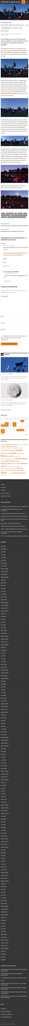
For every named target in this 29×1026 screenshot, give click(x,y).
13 (14, 425)
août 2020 (3, 748)
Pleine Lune (5, 463)
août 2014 (3, 951)
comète (3, 446)
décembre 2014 (4, 940)
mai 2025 (3, 588)
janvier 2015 (4, 937)
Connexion (3, 1008)
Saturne (22, 156)
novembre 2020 (4, 740)
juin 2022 (3, 686)
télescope (20, 468)
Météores (3, 490)
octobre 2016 (4, 878)
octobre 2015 (4, 912)
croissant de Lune (6, 450)
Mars (3, 456)
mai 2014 (3, 959)
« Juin (2, 434)
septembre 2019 (5, 779)
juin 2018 (3, 822)
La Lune (2, 484)
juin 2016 (3, 889)
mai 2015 (3, 926)
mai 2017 (3, 858)
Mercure (8, 456)
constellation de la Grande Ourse (7, 447)
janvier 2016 (4, 903)
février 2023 (4, 664)
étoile (24, 473)
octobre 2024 (4, 608)
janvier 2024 (4, 633)
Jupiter (8, 154)
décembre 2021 (4, 703)
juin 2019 (3, 788)
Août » (26, 434)
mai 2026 (3, 554)
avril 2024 (3, 625)
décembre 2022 (4, 670)
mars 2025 (3, 594)
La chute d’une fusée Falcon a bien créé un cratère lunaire (14, 506)
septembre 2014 (5, 948)
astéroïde (18, 444)
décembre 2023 (4, 636)
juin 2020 (3, 754)
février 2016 (4, 900)
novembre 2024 (4, 605)
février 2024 (4, 630)
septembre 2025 (5, 577)
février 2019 (4, 799)
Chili (27, 444)
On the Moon (21, 458)
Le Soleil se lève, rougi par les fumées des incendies (13, 526)
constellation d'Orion (11, 446)
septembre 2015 (5, 914)
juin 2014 (3, 957)
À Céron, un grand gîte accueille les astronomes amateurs (14, 536)
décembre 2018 (4, 805)
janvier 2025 (4, 599)
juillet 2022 (3, 684)
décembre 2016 (4, 872)
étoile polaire (3, 474)
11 (6, 425)
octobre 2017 (4, 844)
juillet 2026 (3, 549)
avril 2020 (3, 760)
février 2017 (4, 867)
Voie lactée (21, 470)
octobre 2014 (4, 945)
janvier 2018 (4, 836)
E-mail (3, 323)
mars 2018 (3, 830)
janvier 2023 (4, 667)
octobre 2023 (4, 641)
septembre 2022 (5, 678)
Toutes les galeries (6, 409)
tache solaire (14, 468)
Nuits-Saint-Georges (6, 459)
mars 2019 (3, 796)
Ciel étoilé (3, 487)
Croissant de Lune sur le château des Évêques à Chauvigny (14, 224)
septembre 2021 (5, 712)
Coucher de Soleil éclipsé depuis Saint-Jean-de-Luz (13, 513)
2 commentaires (8, 405)
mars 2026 (3, 560)
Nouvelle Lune (17, 456)
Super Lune (20, 466)
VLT (16, 470)
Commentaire (5, 296)
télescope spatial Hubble (7, 470)
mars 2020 (3, 762)
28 (18, 430)
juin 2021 (3, 720)
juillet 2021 (3, 717)
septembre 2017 (5, 847)
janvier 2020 (4, 768)
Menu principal (27, 2)
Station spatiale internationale (12, 466)
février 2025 (4, 596)
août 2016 (3, 883)
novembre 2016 (4, 875)
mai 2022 (3, 689)
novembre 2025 (4, 571)
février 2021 (4, 731)
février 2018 (4, 833)
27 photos (11, 373)
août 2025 (3, 580)
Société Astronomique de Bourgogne (16, 217)
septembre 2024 (5, 611)
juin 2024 (3, 619)
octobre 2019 (4, 777)
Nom (2, 316)
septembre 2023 (5, 644)
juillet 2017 (3, 852)
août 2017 (3, 850)
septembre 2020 (5, 746)
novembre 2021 (4, 706)
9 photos (10, 399)
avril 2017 (3, 861)
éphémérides (17, 473)
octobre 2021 (4, 709)
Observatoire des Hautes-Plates (19, 215)
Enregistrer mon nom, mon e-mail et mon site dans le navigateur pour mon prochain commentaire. (14, 337)
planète (7, 461)
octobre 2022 (4, 675)
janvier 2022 (4, 701)
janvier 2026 (4, 566)
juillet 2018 (3, 819)
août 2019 (3, 782)
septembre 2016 (5, 881)
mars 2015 (3, 931)
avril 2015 (3, 928)
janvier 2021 (4, 734)
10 (2, 425)
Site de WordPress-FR (6, 1017)
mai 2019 (3, 791)
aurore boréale (23, 444)
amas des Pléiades (6, 444)
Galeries (6, 354)
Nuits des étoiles (5, 91)
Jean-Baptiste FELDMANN (15, 33)
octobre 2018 (4, 810)
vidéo (14, 470)
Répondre (7, 266)
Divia (25, 123)
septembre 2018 (5, 813)
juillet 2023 (3, 650)
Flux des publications (6, 1011)
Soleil (3, 466)
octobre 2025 (4, 574)
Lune (25, 213)
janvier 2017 (4, 869)
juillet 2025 (3, 582)
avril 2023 (3, 658)
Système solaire (4, 468)
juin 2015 (3, 923)
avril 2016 (3, 895)
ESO (13, 450)
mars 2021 (3, 729)
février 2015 (4, 934)
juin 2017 (3, 855)
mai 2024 (3, 622)
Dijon (3, 213)
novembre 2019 (4, 774)
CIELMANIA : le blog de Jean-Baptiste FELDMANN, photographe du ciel (11, 2)
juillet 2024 (3, 616)
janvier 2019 (4, 802)
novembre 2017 (4, 841)
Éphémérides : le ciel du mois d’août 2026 (11, 523)
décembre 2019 (4, 771)
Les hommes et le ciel (6, 22)
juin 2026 (3, 551)
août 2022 (3, 681)
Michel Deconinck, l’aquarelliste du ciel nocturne (12, 230)
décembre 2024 (4, 602)
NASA (12, 456)
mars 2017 (3, 864)
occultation (13, 459)
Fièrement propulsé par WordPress (8, 1024)
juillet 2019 (3, 785)
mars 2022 (3, 695)
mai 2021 (3, 723)
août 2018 (3, 816)
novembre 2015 (4, 909)
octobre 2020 (4, 743)
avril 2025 (3, 591)
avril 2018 (3, 827)
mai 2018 (3, 824)
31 (2, 432)
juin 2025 (3, 585)
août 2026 (3, 546)
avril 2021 (3, 726)
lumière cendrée (6, 453)
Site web (3, 329)
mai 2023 (3, 656)
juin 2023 (3, 653)
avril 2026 (3, 557)
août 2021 (3, 715)
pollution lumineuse (15, 463)
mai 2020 (3, 757)
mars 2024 (3, 627)
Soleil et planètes (5, 493)
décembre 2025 (4, 568)
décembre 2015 (4, 906)
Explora (3, 980)
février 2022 (4, 698)
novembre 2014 (4, 942)
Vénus (4, 472)
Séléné (9, 468)
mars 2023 (3, 661)
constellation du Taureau (18, 448)
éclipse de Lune (10, 473)
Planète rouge (14, 461)
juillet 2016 (3, 886)
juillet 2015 (3, 920)
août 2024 (3, 613)
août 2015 (3, 917)
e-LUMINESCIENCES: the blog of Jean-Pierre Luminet (14, 977)
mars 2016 (3, 897)
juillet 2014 (3, 954)
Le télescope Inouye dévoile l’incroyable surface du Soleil (14, 516)
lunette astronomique (20, 453)
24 (2, 430)
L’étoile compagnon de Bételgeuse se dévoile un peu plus (14, 529)
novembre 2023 (4, 639)
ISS (8, 162)
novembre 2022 (4, 672)
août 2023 (3, 647)
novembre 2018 (4, 807)
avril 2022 (3, 692)
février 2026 (4, 563)
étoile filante (17, 162)
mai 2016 (3, 892)
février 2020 (4, 765)
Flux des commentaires (6, 1014)
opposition (3, 461)
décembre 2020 (4, 737)
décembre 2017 (4, 838)
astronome (14, 444)
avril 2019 (3, 793)
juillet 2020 (3, 751)
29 (22, 430)
